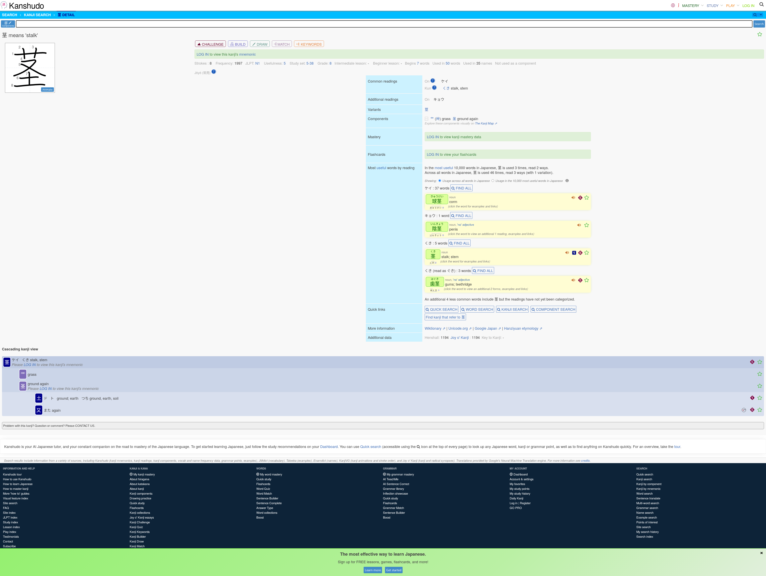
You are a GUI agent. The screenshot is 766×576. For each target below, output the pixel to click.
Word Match (264, 493)
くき (446, 88)
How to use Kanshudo (17, 479)
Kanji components (141, 493)
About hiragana (139, 479)
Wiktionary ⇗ (435, 328)
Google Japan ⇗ (488, 328)
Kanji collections (140, 512)
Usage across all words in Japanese (466, 181)
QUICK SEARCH (443, 309)
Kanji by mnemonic (648, 488)
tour (677, 446)
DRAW (262, 44)
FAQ (6, 508)
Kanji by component (648, 484)
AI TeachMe (390, 479)
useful (381, 167)
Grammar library (393, 488)
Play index (9, 532)
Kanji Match (137, 546)
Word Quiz (263, 488)
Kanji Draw (137, 541)
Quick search (370, 446)
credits (585, 460)
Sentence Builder (267, 498)
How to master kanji (15, 488)
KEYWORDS (311, 44)
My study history (520, 493)
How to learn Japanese (18, 484)
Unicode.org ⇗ (460, 328)
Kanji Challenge (140, 522)
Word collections (266, 512)
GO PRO (516, 508)
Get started (393, 570)
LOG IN (748, 5)
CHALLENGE (212, 44)
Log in (513, 503)
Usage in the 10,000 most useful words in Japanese (529, 181)
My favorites (517, 484)
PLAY (730, 5)
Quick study (137, 503)
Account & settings (521, 479)
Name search (644, 512)
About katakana (140, 484)
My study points (519, 488)
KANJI (37, 14)
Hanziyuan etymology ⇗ (523, 328)
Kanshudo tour (12, 474)
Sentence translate (648, 498)
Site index (9, 512)
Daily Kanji (516, 498)
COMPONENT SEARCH (555, 309)
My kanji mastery (144, 474)
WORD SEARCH (479, 309)
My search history (647, 532)
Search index (644, 536)
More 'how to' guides (16, 493)
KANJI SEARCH (514, 309)
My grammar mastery (400, 474)
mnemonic (247, 54)
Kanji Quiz (136, 527)
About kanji (137, 488)
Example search (646, 517)
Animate (47, 89)
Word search (644, 493)
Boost (260, 517)
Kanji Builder (138, 536)
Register (525, 503)
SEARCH (9, 14)
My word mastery (270, 474)
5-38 (310, 63)
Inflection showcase (395, 493)
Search (759, 24)
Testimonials (11, 536)
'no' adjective (465, 224)
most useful (444, 167)
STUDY (713, 5)
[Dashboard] (672, 5)
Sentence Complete (269, 503)
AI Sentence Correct (396, 484)
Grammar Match (393, 508)
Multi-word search (647, 503)
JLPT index (10, 517)
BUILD (240, 44)
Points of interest (647, 522)
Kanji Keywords (140, 532)
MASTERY (690, 5)
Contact (8, 541)
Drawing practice (140, 498)
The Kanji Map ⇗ (486, 123)
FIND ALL (463, 187)
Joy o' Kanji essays (142, 517)
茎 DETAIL (66, 14)
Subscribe (9, 546)
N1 (257, 63)
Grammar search (647, 508)
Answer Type (264, 508)
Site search (10, 503)
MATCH (283, 44)
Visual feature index (15, 498)
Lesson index (11, 527)
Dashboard (329, 446)
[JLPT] (678, 5)
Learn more (373, 570)
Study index (10, 522)
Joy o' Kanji (460, 337)
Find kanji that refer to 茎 (445, 317)
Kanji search (644, 479)
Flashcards (137, 508)
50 (448, 63)
